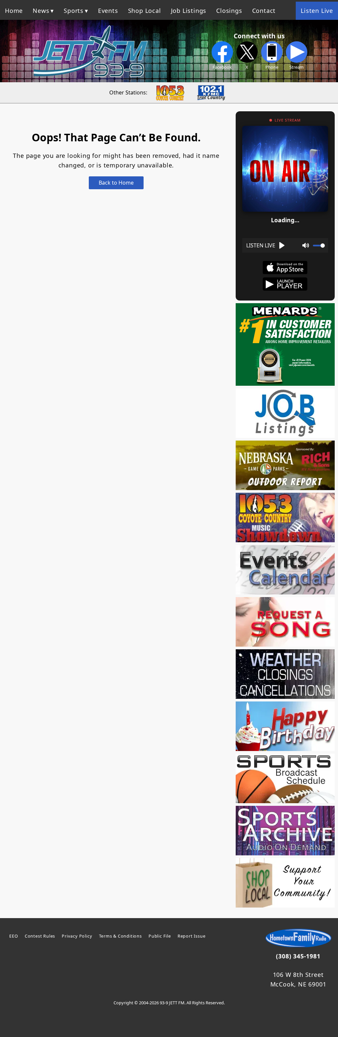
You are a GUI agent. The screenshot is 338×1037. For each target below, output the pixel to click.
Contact (264, 11)
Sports (74, 11)
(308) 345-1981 (298, 956)
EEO (13, 936)
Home (14, 11)
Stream (296, 67)
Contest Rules (40, 936)
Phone (271, 67)
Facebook (222, 67)
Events (108, 11)
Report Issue (192, 936)
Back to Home (116, 182)
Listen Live (317, 11)
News (41, 11)
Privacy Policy (77, 936)
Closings (229, 11)
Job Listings (189, 11)
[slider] (319, 245)
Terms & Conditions (120, 936)
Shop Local (144, 11)
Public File (160, 936)
